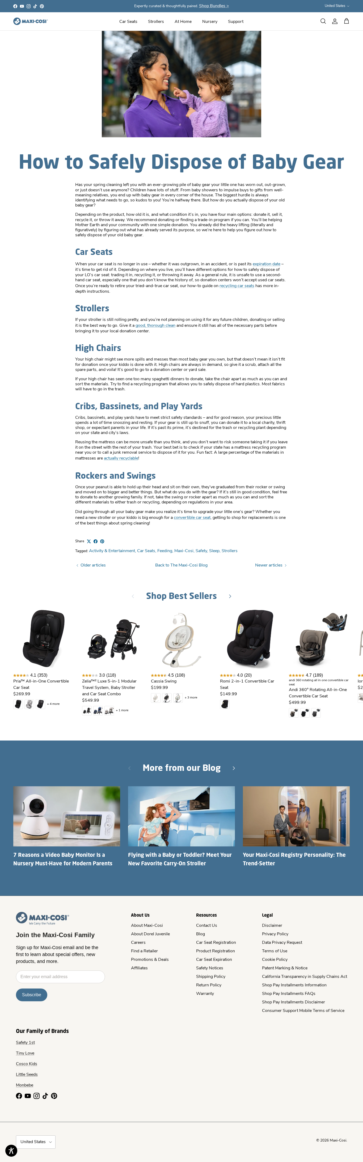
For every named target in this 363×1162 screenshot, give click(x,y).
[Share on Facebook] (96, 541)
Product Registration (215, 951)
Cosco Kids (26, 1064)
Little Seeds (27, 1075)
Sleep (214, 551)
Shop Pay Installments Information (294, 985)
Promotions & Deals (150, 960)
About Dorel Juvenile (150, 934)
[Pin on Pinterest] (102, 541)
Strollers (156, 22)
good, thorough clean (155, 326)
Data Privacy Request (282, 943)
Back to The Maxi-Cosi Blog (181, 565)
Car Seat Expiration (214, 960)
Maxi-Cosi (183, 551)
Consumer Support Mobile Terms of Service (303, 1011)
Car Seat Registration (216, 943)
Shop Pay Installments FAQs (288, 994)
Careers (138, 943)
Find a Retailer (144, 951)
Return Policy (208, 985)
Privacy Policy (275, 934)
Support (235, 22)
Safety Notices (209, 968)
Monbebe (24, 1085)
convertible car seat (192, 518)
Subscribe (31, 995)
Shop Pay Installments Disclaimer (293, 1002)
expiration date (266, 264)
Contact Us (206, 926)
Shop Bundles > (214, 6)
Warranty (205, 994)
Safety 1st (25, 1043)
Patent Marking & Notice (284, 968)
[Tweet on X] (89, 541)
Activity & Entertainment (112, 551)
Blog (200, 934)
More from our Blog (182, 767)
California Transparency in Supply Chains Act (304, 977)
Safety (201, 551)
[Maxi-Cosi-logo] (30, 21)
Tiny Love (25, 1053)
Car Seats (128, 22)
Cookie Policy (275, 960)
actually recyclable (121, 458)
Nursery (209, 22)
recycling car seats (237, 286)
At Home (183, 22)
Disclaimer (272, 926)
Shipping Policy (210, 977)
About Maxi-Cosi (147, 926)
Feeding (164, 551)
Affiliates (139, 968)
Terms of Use (274, 951)
